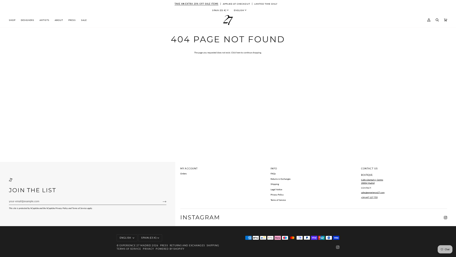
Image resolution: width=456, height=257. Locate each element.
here (238, 52)
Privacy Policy (61, 208)
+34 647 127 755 (369, 197)
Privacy (148, 248)
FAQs (273, 173)
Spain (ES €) (219, 10)
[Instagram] (445, 217)
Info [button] (274, 168)
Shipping (275, 184)
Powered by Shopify (170, 248)
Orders (183, 173)
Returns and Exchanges (187, 245)
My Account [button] (189, 168)
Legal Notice (276, 189)
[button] (13, 20)
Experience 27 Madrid (135, 245)
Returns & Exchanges (281, 179)
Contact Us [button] (369, 168)
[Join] (161, 201)
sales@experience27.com (373, 192)
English (239, 10)
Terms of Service (79, 208)
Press (164, 245)
